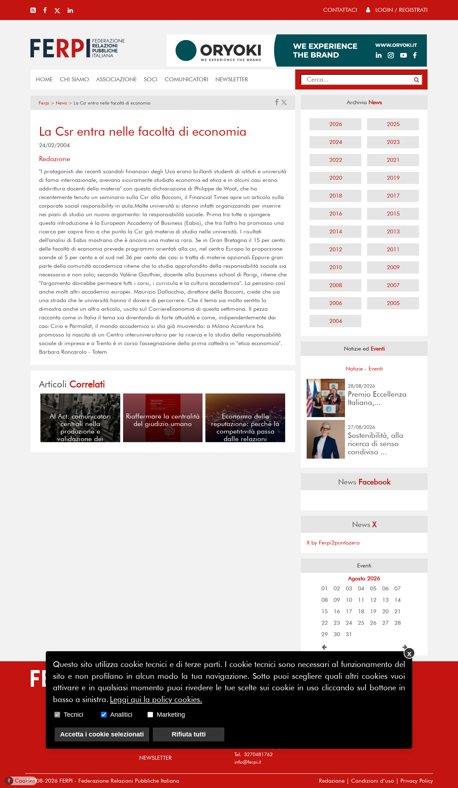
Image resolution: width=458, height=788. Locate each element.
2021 (393, 159)
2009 (393, 267)
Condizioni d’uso (372, 780)
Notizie (354, 368)
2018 (335, 195)
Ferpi (44, 103)
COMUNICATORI (186, 79)
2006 (335, 303)
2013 (393, 231)
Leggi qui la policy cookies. (156, 699)
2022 (335, 159)
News (61, 103)
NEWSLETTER (231, 79)
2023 (393, 142)
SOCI (150, 79)
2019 (393, 177)
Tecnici (73, 714)
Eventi (376, 368)
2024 (335, 142)
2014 (335, 231)
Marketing (171, 714)
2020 (335, 177)
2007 (393, 285)
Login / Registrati (401, 9)
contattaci (340, 9)
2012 (335, 249)
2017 (393, 195)
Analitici (121, 714)
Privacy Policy (416, 780)
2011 (393, 249)
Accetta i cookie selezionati (102, 734)
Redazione (332, 780)
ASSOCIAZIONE (116, 79)
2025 (393, 124)
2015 (393, 213)
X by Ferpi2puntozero (333, 542)
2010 (335, 267)
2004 (335, 321)
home (44, 79)
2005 (393, 303)
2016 (335, 213)
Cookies (21, 780)
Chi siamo (74, 79)
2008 (335, 285)
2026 (335, 124)
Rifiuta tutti (189, 734)
